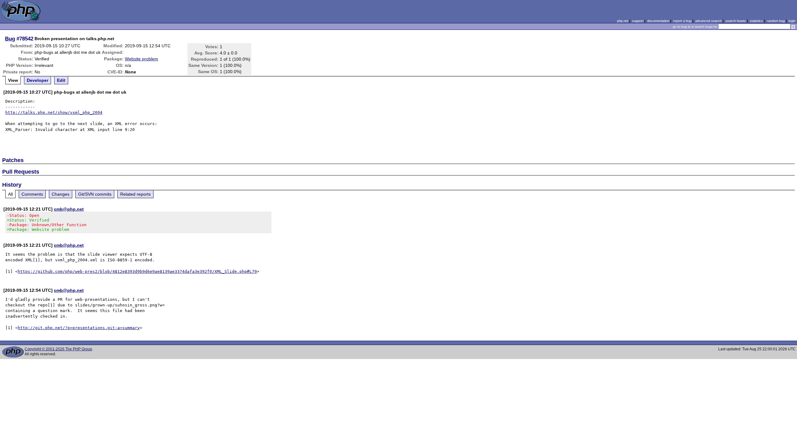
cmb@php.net (69, 209)
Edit (61, 80)
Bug (10, 38)
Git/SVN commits (94, 194)
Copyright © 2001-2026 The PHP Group (58, 349)
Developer (37, 80)
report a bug (682, 21)
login (792, 21)
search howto (735, 21)
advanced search (708, 21)
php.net (622, 21)
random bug (776, 21)
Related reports (135, 194)
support (638, 21)
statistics (756, 21)
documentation (658, 21)
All (10, 194)
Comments (32, 194)
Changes (60, 194)
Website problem (141, 58)
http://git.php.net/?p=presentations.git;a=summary (79, 327)
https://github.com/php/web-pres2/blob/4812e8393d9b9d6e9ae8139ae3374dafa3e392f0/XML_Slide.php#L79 (137, 271)
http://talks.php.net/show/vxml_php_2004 (53, 112)
